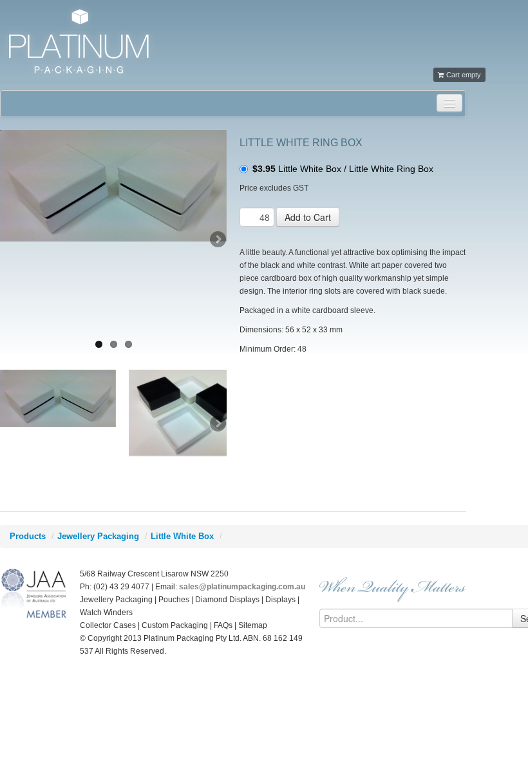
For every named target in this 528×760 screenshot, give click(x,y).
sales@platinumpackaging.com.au (242, 586)
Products (28, 536)
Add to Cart (308, 217)
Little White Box (182, 536)
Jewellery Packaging (98, 536)
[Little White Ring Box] (113, 186)
